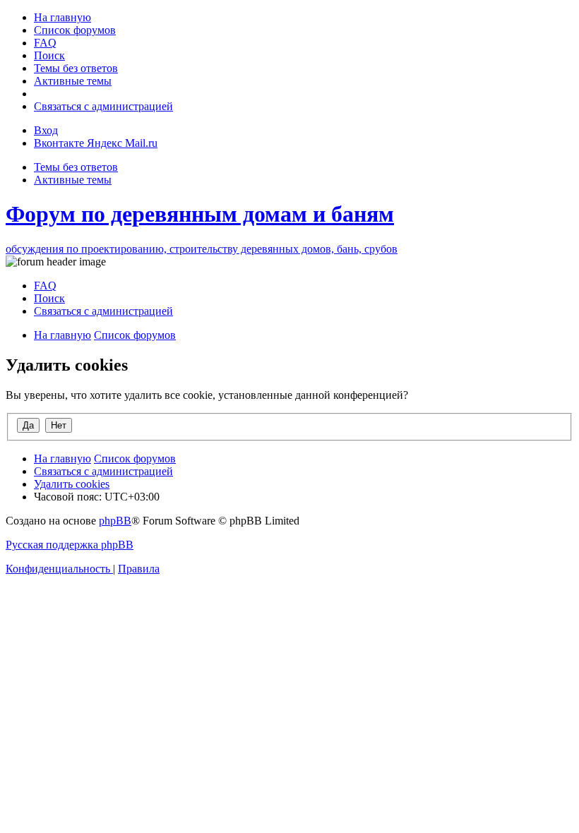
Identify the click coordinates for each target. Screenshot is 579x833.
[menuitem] (62, 17)
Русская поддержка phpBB (69, 545)
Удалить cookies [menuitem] (71, 484)
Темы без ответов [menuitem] (76, 167)
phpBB (115, 521)
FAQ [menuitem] (45, 286)
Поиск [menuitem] (49, 298)
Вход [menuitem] (46, 130)
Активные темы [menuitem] (73, 180)
